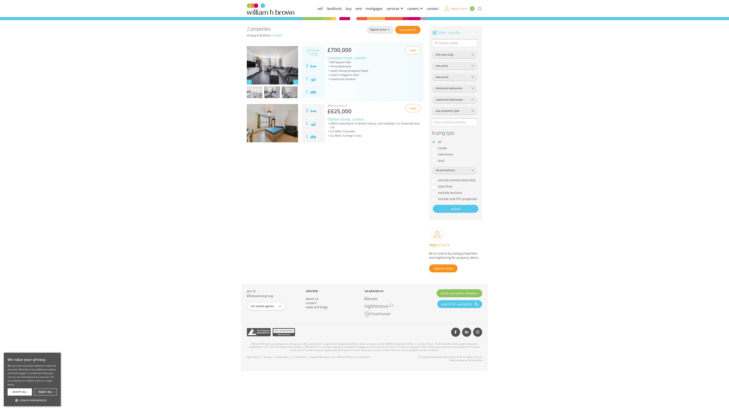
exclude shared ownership (456, 180)
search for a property (457, 304)
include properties (457, 199)
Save (407, 30)
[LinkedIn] (466, 332)
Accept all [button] (20, 391)
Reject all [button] (45, 391)
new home (445, 154)
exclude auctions (449, 193)
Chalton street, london (345, 119)
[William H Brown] (270, 9)
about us (312, 299)
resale (442, 148)
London (277, 35)
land (440, 160)
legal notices (253, 357)
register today (443, 268)
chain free (444, 186)
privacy (268, 357)
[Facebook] (455, 332)
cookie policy (282, 357)
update (455, 209)
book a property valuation (459, 293)
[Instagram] (477, 332)
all (439, 142)
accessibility (299, 357)
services (393, 8)
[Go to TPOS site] (259, 332)
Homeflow (476, 360)
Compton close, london (346, 58)
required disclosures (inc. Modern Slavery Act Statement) (340, 357)
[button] (32, 400)
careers (413, 8)
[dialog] (32, 379)
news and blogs (317, 307)
